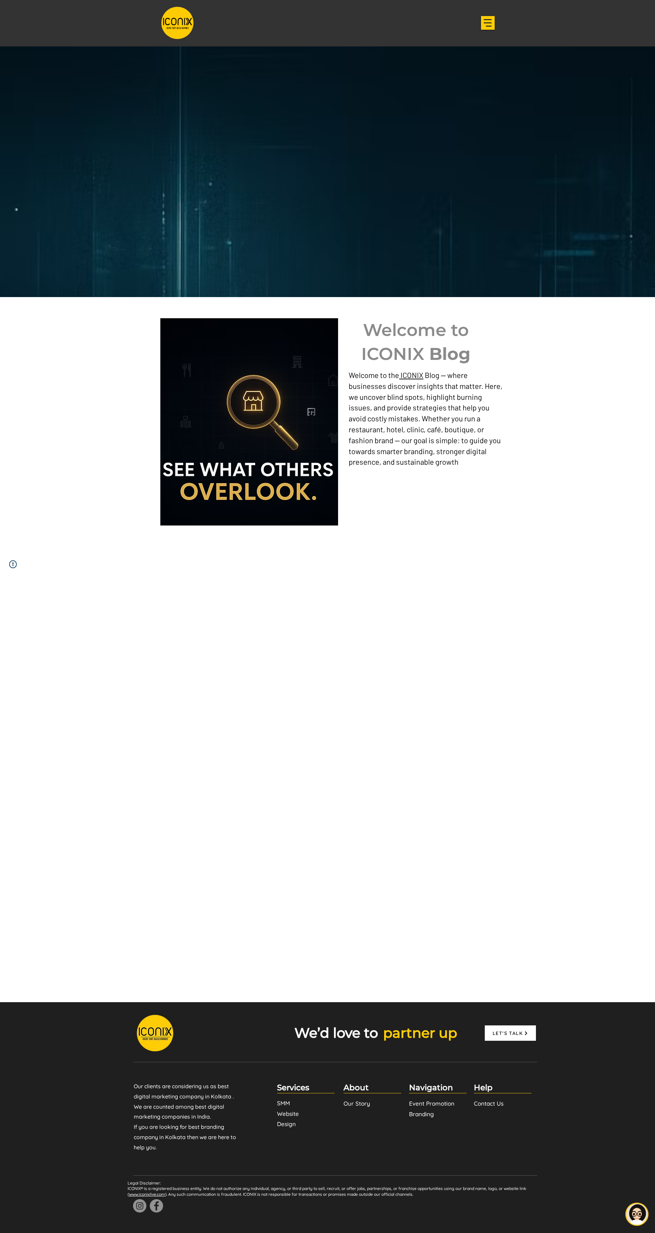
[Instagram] (139, 1206)
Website (288, 1113)
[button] (488, 23)
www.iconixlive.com (147, 1194)
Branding (421, 1114)
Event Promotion (431, 1103)
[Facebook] (156, 1206)
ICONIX (411, 374)
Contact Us (489, 1103)
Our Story (357, 1103)
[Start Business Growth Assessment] (636, 1214)
